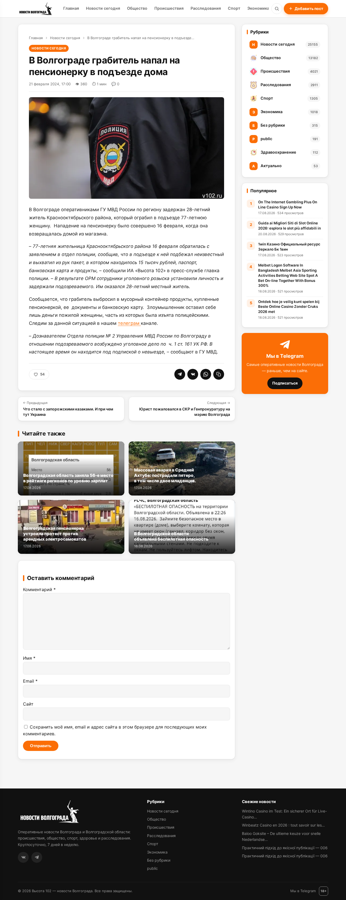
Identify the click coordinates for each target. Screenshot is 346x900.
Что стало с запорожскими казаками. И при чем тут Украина (68, 408)
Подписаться (285, 383)
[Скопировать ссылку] (218, 374)
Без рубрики (158, 860)
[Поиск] (276, 8)
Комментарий (39, 589)
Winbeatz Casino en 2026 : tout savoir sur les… (283, 825)
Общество (137, 8)
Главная (71, 8)
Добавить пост (309, 8)
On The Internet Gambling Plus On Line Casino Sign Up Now (287, 204)
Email (30, 681)
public (152, 868)
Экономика (258, 8)
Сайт (28, 704)
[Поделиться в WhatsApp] (205, 374)
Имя (29, 658)
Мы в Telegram (303, 891)
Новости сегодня (103, 8)
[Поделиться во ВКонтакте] (192, 374)
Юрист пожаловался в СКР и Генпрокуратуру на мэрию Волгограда (184, 408)
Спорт (234, 8)
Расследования (206, 8)
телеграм (129, 323)
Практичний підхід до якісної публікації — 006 (285, 847)
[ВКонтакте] (23, 857)
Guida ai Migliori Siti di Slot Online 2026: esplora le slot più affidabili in (289, 225)
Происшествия (169, 8)
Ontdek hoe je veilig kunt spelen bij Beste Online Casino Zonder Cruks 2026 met (289, 306)
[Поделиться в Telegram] (179, 374)
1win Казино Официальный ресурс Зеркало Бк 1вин (289, 246)
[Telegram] (36, 857)
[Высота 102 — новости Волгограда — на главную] (35, 8)
